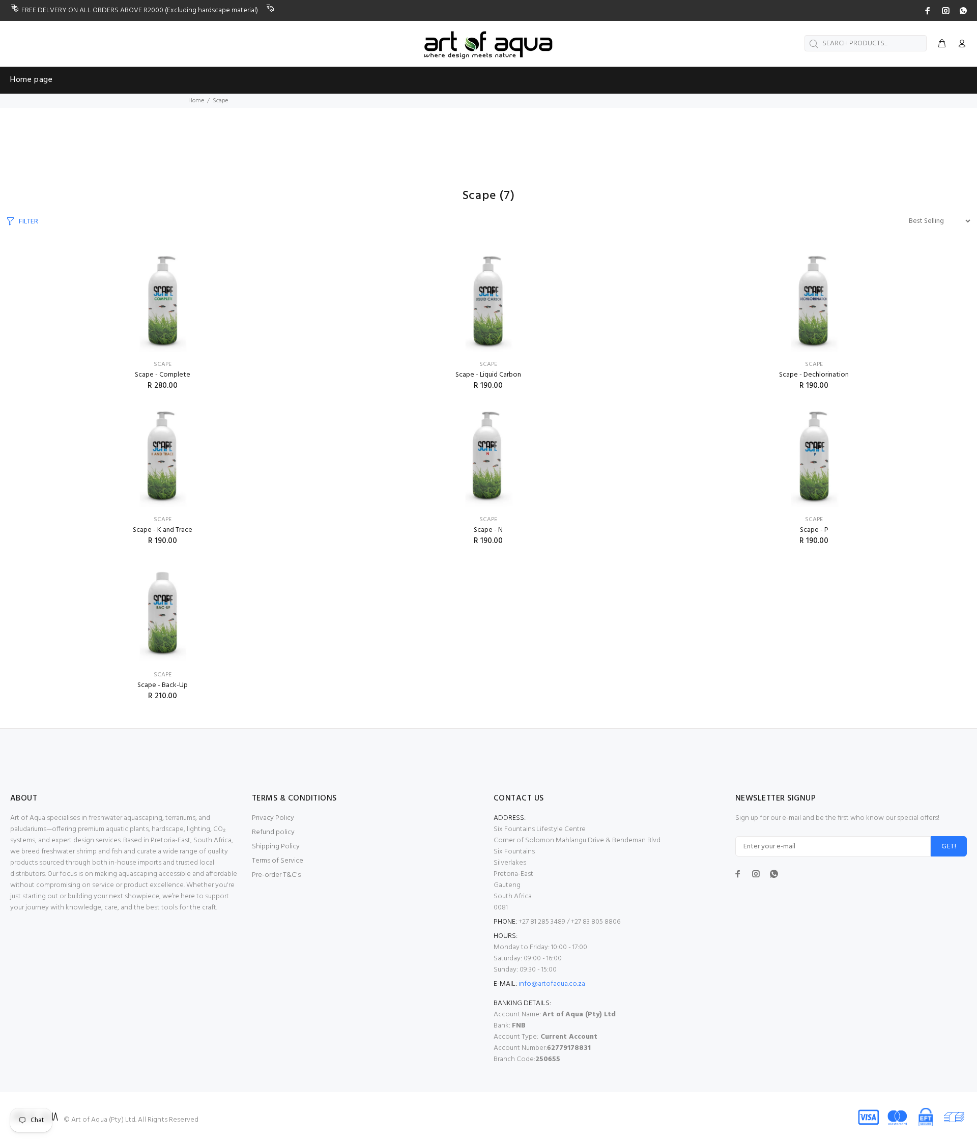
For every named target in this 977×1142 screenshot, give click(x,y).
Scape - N (488, 530)
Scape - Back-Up (162, 685)
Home (196, 101)
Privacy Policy (273, 818)
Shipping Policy (276, 846)
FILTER (28, 221)
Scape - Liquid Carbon (488, 375)
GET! (948, 846)
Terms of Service (277, 861)
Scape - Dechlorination (814, 375)
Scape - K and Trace (162, 530)
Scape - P (814, 530)
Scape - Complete (162, 375)
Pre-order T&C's (276, 875)
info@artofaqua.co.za (552, 984)
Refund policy (273, 832)
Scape (162, 364)
